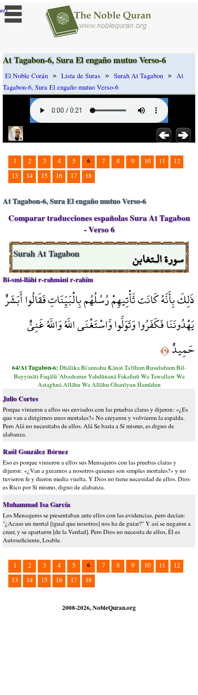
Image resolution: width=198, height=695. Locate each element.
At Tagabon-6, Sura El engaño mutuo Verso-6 (93, 81)
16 (59, 175)
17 (73, 175)
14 (29, 175)
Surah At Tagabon (138, 75)
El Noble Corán (26, 75)
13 (15, 175)
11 (162, 160)
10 (147, 160)
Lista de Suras (80, 75)
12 (177, 160)
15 (44, 175)
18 (88, 175)
